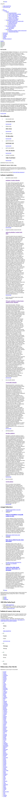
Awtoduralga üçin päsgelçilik (12, 20)
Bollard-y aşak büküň (12, 17)
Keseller (5, 35)
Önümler (5, 10)
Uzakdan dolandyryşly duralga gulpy (16, 21)
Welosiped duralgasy (12, 23)
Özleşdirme (5, 32)
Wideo (4, 37)
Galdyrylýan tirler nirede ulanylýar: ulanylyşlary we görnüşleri (13, 569)
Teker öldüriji (11, 28)
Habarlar (5, 36)
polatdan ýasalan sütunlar (13, 180)
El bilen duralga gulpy (12, 22)
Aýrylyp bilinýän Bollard (13, 16)
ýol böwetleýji (9, 481)
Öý (3, 9)
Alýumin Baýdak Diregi (13, 31)
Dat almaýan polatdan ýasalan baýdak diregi (17, 30)
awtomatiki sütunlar (11, 382)
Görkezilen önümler (5, 619)
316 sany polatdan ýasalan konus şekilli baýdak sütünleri (15, 301)
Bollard (7, 11)
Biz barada (5, 34)
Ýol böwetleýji (11, 27)
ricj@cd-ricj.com (6, 7)
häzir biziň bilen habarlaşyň (18, 172)
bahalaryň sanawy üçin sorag (6, 617)
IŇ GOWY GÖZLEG (12, 621)
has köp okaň (3, 113)
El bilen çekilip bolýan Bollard (14, 14)
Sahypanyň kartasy (13, 619)
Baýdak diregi (9, 29)
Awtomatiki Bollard (12, 13)
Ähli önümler (20, 619)
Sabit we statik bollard (12, 15)
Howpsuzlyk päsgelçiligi (11, 25)
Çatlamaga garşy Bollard (13, 18)
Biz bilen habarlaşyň (7, 38)
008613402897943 (7, 6)
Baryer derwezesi (11, 24)
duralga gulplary (10, 433)
